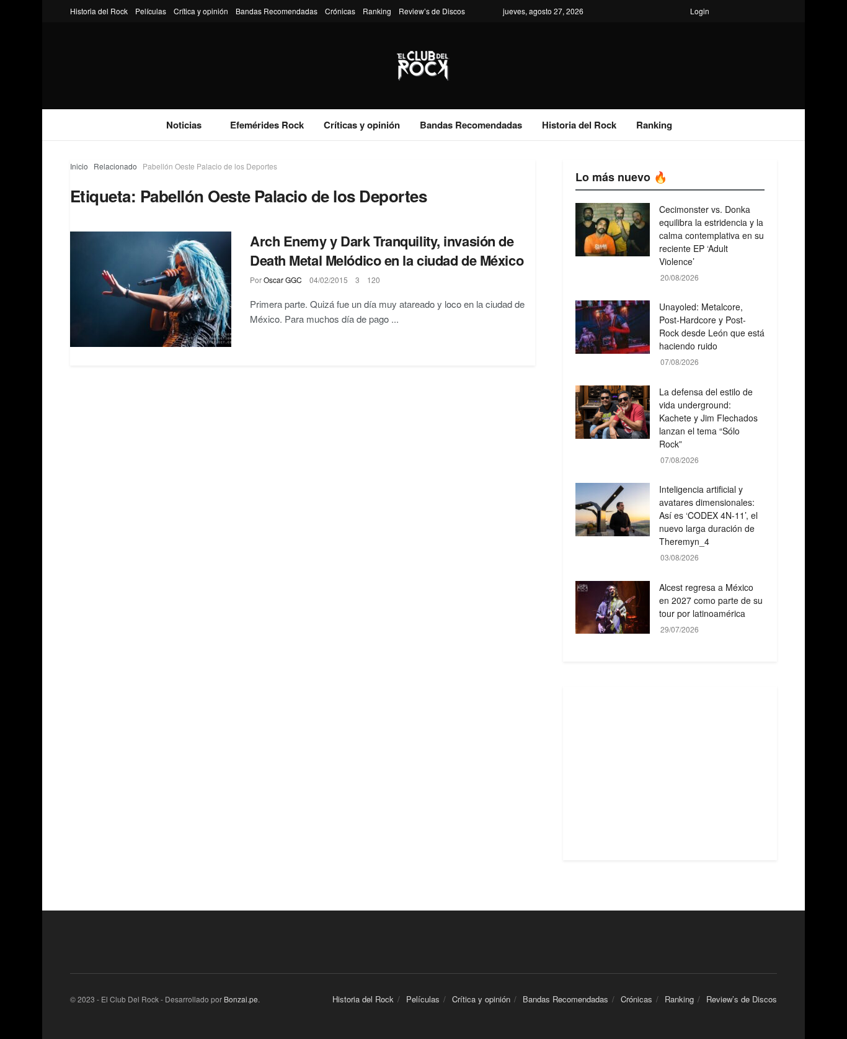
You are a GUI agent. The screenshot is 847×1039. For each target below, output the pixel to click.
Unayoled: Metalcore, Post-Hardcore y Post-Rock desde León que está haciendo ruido (712, 326)
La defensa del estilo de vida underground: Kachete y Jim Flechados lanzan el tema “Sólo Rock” (708, 417)
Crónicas (340, 11)
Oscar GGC (283, 279)
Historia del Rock (99, 11)
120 (373, 279)
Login (699, 11)
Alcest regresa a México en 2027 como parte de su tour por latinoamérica (711, 600)
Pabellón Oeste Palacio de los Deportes (210, 166)
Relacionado (115, 166)
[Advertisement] (670, 773)
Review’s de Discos (432, 11)
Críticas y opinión (362, 125)
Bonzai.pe (241, 999)
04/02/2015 (328, 279)
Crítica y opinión (201, 11)
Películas (150, 11)
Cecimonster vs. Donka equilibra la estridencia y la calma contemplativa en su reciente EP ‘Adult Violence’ (711, 235)
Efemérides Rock (267, 125)
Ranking (377, 11)
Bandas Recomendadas (276, 11)
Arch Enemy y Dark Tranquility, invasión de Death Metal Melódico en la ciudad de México (386, 250)
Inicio (79, 166)
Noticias (184, 125)
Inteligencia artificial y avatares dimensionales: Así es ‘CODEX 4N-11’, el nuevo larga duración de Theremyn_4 (708, 515)
